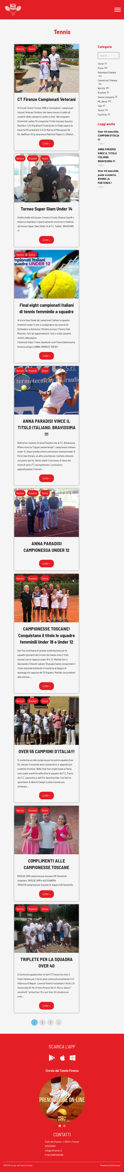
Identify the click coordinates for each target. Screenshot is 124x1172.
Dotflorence (115, 1165)
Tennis (32, 48)
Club (100, 105)
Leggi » (47, 143)
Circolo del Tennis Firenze (62, 1070)
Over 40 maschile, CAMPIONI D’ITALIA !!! (108, 135)
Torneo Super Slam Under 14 (46, 208)
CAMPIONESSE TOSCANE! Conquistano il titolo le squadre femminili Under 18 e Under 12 (46, 635)
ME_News (102, 101)
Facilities (102, 114)
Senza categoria (106, 97)
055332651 (50, 1145)
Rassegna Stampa (107, 72)
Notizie (20, 48)
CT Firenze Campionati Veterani (46, 99)
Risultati (33, 158)
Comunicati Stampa (107, 80)
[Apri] (117, 10)
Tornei (101, 63)
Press (100, 67)
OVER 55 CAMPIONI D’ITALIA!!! (47, 751)
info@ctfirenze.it (53, 1150)
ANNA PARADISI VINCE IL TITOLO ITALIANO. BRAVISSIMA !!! (47, 427)
